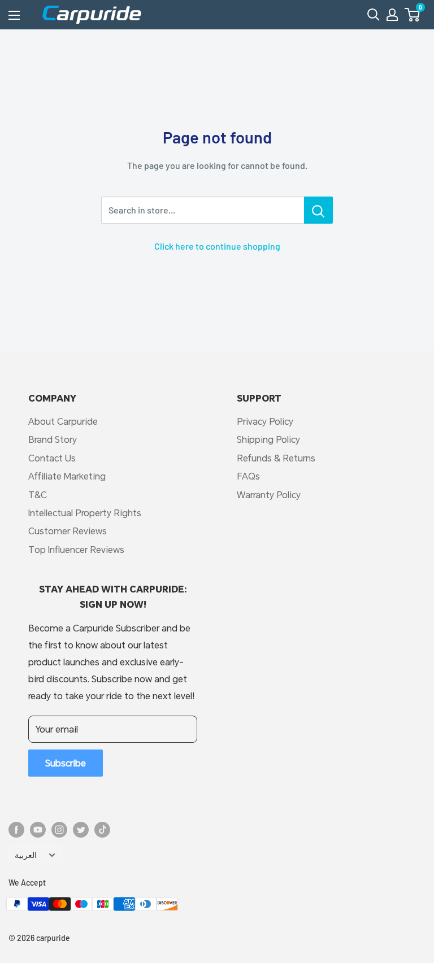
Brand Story (52, 439)
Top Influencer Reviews (76, 549)
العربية (26, 855)
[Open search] (373, 14)
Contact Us (52, 458)
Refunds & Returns (276, 458)
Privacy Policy (265, 421)
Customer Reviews (67, 531)
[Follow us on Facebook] (16, 830)
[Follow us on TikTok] (102, 830)
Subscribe (65, 763)
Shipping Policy (268, 439)
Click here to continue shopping (217, 246)
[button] (412, 15)
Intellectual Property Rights (84, 512)
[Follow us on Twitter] (81, 830)
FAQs (248, 476)
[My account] (392, 14)
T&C (37, 494)
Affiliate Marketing (67, 476)
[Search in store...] (318, 210)
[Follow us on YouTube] (38, 830)
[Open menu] (14, 15)
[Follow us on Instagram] (59, 830)
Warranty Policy (269, 494)
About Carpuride (63, 421)
